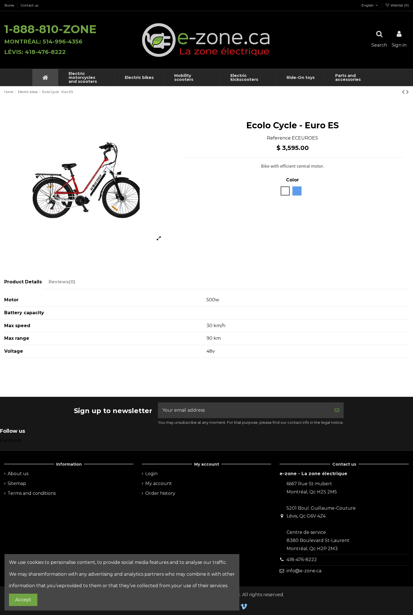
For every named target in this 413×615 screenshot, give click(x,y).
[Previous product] (404, 92)
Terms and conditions (32, 493)
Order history (160, 493)
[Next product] (407, 92)
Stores (9, 5)
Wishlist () (399, 5)
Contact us (29, 5)
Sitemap (17, 483)
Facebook (11, 440)
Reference (279, 138)
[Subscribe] (337, 410)
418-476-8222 (302, 559)
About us (18, 473)
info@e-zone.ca (304, 570)
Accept (23, 599)
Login (151, 473)
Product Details (23, 281)
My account (158, 483)
